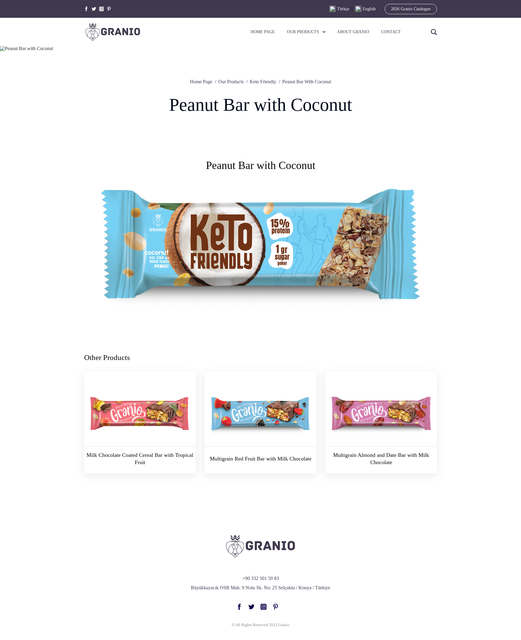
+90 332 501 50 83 (260, 578)
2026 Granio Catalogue (411, 9)
